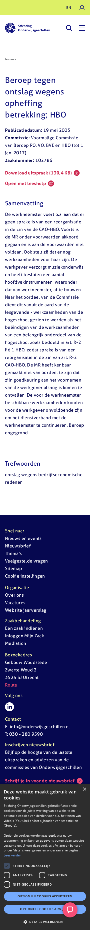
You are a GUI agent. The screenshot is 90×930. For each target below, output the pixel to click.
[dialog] (45, 857)
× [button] (84, 789)
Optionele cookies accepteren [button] (45, 896)
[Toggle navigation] (82, 28)
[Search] (69, 28)
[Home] (27, 28)
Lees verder (12, 855)
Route (11, 685)
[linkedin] (9, 706)
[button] (45, 921)
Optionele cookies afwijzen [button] (45, 909)
